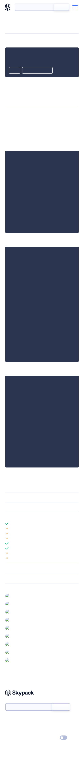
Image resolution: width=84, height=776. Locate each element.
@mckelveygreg (23, 620)
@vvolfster (19, 644)
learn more (37, 517)
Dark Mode (50, 737)
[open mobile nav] (75, 7)
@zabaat (18, 660)
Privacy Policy (14, 738)
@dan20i (18, 604)
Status (47, 718)
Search (61, 7)
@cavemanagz (21, 628)
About (9, 725)
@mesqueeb (21, 612)
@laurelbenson (22, 636)
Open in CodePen (37, 71)
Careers (10, 731)
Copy (15, 71)
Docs (8, 718)
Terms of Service (54, 731)
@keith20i (19, 652)
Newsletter (12, 701)
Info (76, 528)
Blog (46, 725)
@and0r (17, 596)
